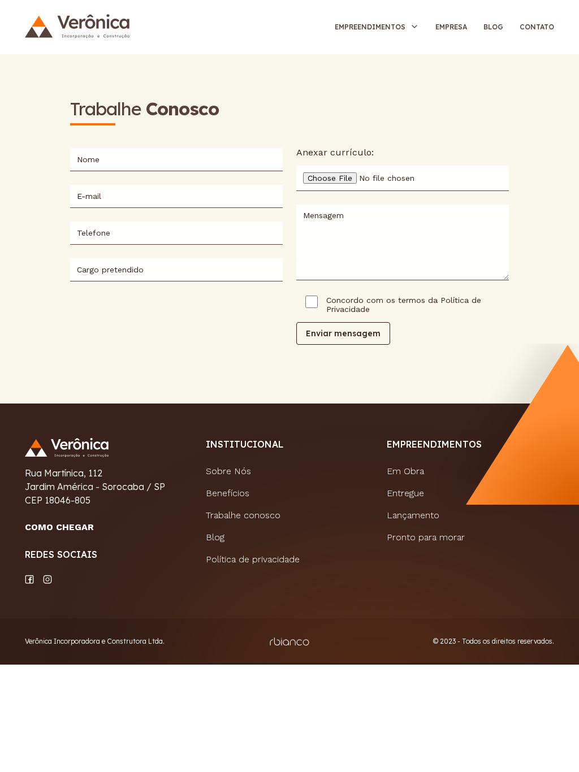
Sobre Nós (228, 471)
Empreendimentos (370, 27)
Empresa (451, 27)
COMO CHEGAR (59, 527)
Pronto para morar (426, 537)
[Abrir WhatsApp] (551, 743)
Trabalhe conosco (243, 515)
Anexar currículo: (335, 152)
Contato (537, 27)
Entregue (405, 493)
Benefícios (227, 493)
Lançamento (413, 515)
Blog (493, 27)
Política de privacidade (253, 559)
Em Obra (405, 471)
